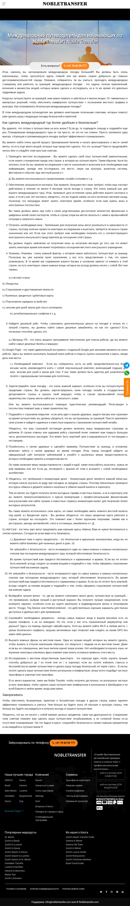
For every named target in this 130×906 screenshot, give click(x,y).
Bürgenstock (25, 796)
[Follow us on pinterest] (117, 892)
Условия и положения (16, 889)
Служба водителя (75, 790)
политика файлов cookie (73, 889)
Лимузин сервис (74, 785)
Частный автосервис (77, 796)
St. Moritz (9, 837)
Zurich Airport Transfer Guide (80, 837)
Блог (37, 801)
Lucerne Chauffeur (14, 867)
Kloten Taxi (10, 874)
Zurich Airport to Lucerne (17, 856)
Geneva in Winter (74, 840)
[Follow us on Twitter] (101, 892)
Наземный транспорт (77, 801)
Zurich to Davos (12, 848)
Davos (22, 780)
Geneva (23, 785)
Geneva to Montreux (15, 870)
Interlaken (10, 796)
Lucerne (23, 790)
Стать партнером (44, 790)
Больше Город (13, 811)
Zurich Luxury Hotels (76, 852)
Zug (21, 801)
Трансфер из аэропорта (78, 780)
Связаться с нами (44, 785)
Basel (7, 785)
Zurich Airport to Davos (16, 852)
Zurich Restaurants (75, 856)
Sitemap (39, 796)
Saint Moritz (11, 790)
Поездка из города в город (49, 811)
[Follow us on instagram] (112, 892)
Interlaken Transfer (14, 863)
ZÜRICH (9, 780)
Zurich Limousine (13, 878)
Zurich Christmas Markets (78, 859)
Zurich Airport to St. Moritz (18, 859)
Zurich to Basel (12, 840)
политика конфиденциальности (44, 889)
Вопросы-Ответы (44, 806)
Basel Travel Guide (75, 863)
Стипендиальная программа (44, 818)
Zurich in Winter (73, 848)
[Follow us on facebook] (106, 892)
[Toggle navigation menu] (5, 3)
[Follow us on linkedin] (122, 892)
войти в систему (111, 774)
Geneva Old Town (74, 844)
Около (38, 780)
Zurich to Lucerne (13, 844)
